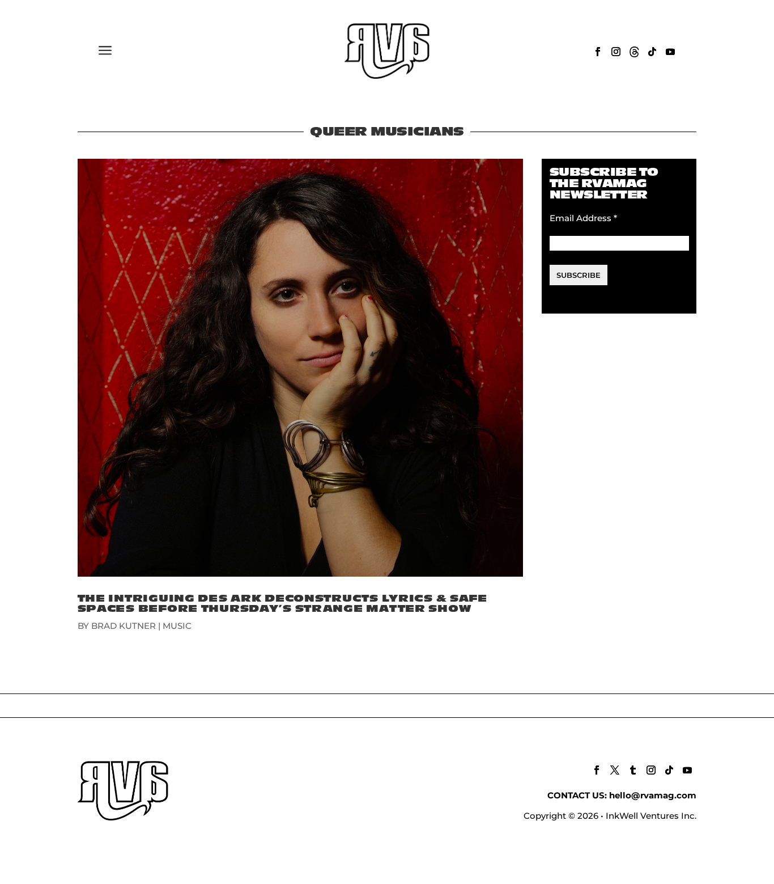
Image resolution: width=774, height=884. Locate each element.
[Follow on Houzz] (634, 52)
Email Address (583, 218)
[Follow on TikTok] (652, 52)
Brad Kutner (123, 625)
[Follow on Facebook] (598, 52)
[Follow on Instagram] (616, 52)
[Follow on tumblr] (633, 770)
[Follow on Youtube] (670, 52)
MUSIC (177, 625)
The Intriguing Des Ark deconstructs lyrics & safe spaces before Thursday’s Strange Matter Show (282, 604)
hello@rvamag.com (652, 795)
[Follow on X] (615, 770)
